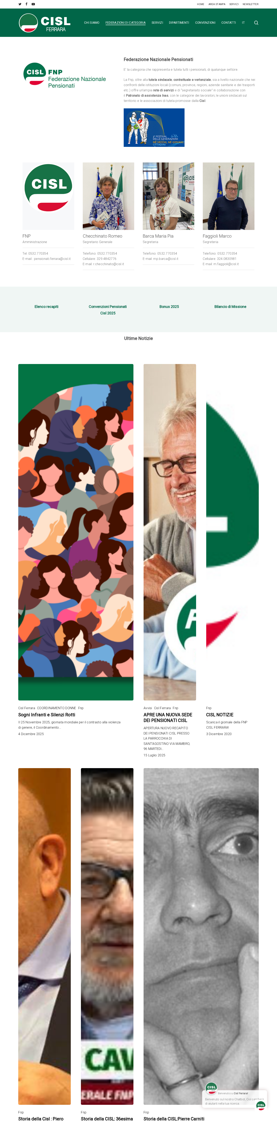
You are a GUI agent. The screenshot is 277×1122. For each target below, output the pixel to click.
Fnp (81, 708)
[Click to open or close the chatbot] (261, 1106)
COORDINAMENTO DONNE (56, 708)
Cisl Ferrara (26, 708)
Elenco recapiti (46, 306)
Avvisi (148, 708)
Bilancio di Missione (230, 306)
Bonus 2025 (169, 306)
